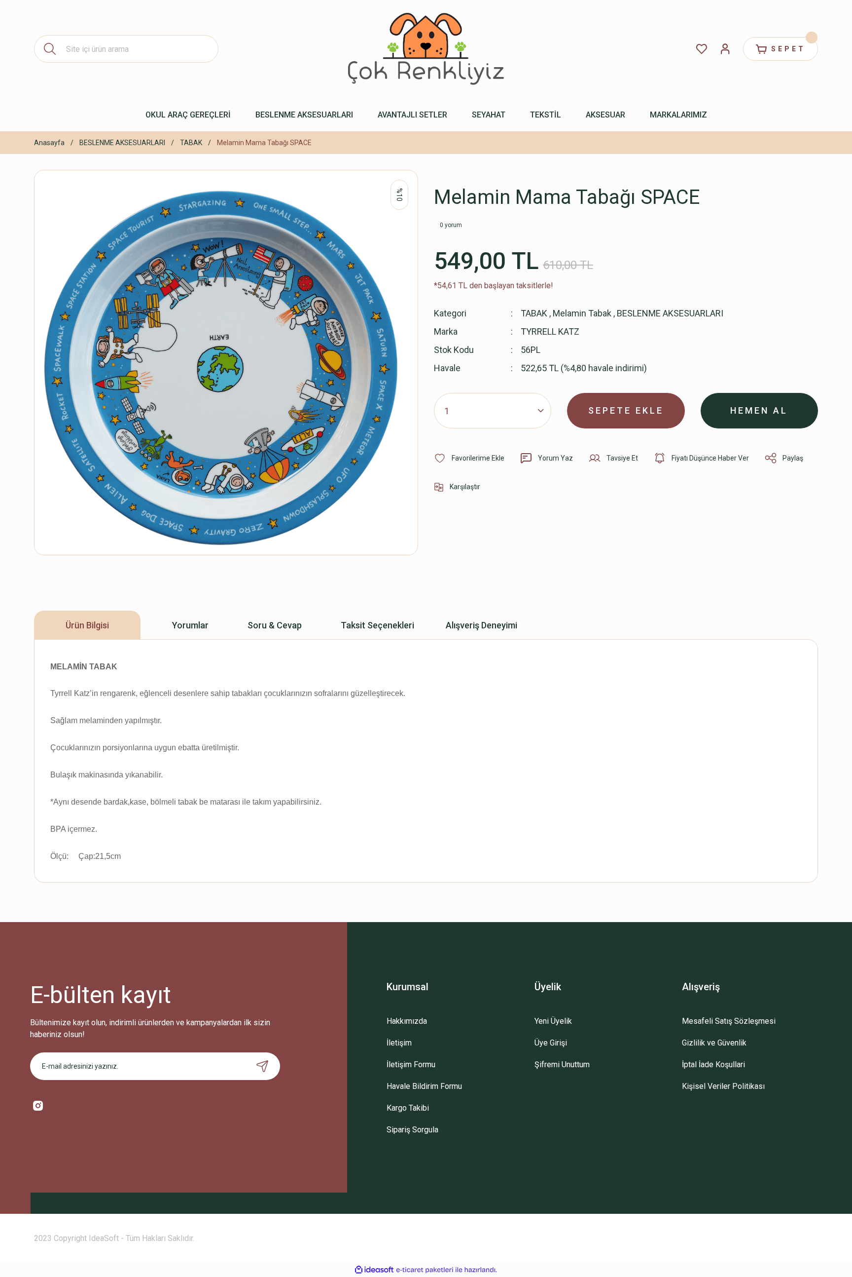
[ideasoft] (374, 1270)
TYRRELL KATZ (550, 331)
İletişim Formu (411, 1064)
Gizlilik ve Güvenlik (714, 1042)
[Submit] (262, 1066)
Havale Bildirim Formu (424, 1086)
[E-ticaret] (425, 1270)
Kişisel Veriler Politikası (723, 1086)
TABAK (534, 313)
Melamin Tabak (582, 313)
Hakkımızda (407, 1021)
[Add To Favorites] (469, 458)
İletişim (399, 1042)
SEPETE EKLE (626, 410)
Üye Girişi (550, 1042)
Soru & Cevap (275, 625)
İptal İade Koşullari (713, 1064)
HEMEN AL (759, 410)
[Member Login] (725, 49)
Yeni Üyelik (553, 1021)
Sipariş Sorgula (412, 1129)
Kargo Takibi (408, 1108)
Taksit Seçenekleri (377, 625)
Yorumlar (190, 625)
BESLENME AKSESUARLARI (670, 313)
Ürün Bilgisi (87, 625)
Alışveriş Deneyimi (481, 625)
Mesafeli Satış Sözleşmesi (729, 1021)
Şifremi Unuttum (562, 1064)
